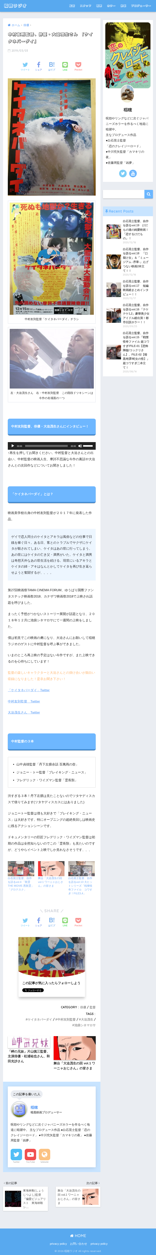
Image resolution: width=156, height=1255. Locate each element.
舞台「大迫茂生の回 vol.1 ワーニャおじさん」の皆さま (50, 882)
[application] (52, 446)
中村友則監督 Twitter (24, 701)
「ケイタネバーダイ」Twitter (29, 690)
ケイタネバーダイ (40, 1019)
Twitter (16, 1162)
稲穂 (99, 5)
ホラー (111, 5)
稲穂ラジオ (15, 6)
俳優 (123, 5)
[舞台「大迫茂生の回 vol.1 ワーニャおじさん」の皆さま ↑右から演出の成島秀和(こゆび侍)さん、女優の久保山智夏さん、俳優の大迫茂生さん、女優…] (51, 868)
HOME (80, 1235)
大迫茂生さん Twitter (24, 712)
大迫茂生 (87, 1019)
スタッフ (85, 5)
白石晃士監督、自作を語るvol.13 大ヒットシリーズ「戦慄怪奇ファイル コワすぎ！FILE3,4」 (80, 886)
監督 (72, 5)
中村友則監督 (66, 1019)
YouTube (30, 1162)
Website (45, 1162)
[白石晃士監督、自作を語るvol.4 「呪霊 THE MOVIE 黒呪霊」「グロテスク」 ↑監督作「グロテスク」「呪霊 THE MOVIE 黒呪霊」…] (21, 868)
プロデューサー (141, 5)
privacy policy (58, 1243)
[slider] (88, 445)
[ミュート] (80, 446)
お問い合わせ (78, 1243)
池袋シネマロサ (85, 1025)
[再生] (13, 446)
